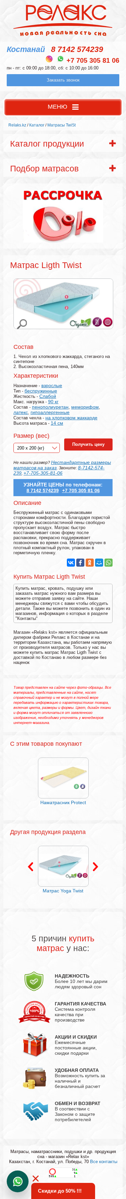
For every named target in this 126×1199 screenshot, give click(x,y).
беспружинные (41, 391)
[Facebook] (80, 563)
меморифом (85, 407)
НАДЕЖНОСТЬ (72, 976)
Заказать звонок (63, 80)
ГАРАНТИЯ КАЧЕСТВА (80, 1003)
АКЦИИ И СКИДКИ (76, 1037)
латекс (20, 412)
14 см (57, 423)
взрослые (51, 385)
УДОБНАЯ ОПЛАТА (77, 1070)
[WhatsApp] (108, 563)
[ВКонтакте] (71, 563)
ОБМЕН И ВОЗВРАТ (77, 1103)
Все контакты (103, 1161)
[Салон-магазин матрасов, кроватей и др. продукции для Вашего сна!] (63, 35)
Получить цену (88, 444)
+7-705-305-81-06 (43, 473)
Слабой (47, 396)
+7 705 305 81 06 (93, 60)
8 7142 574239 (77, 49)
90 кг (53, 401)
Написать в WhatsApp (18, 1181)
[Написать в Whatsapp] (60, 58)
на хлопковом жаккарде (71, 417)
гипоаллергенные (50, 412)
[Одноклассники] (90, 563)
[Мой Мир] (99, 563)
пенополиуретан (50, 407)
